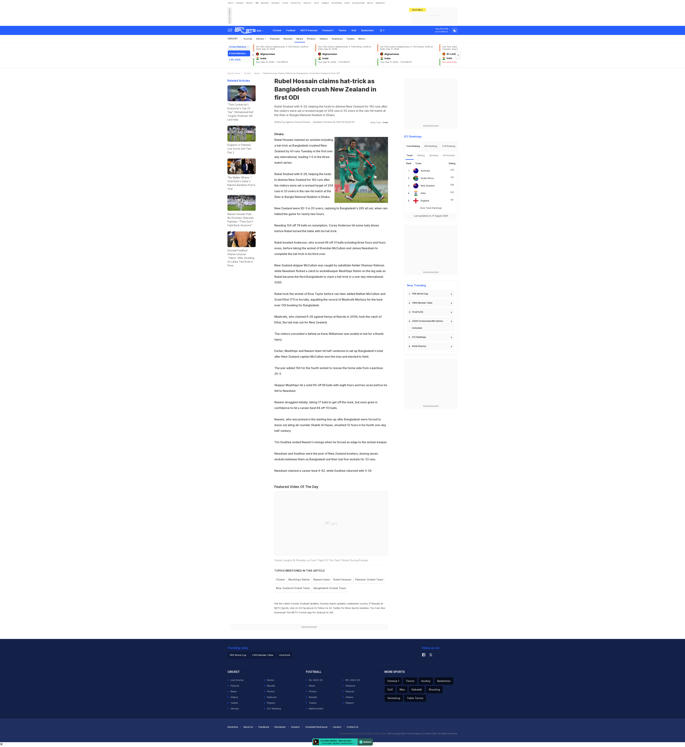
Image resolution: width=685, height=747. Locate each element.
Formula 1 (327, 30)
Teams (350, 38)
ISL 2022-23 (316, 680)
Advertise (232, 727)
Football (290, 30)
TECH (316, 3)
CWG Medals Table (422, 302)
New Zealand (428, 185)
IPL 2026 (235, 59)
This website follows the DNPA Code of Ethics (363, 733)
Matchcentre (316, 708)
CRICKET (275, 3)
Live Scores (236, 680)
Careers (337, 727)
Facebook (308, 608)
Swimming (393, 698)
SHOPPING (336, 3)
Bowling (434, 155)
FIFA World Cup (420, 293)
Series (260, 38)
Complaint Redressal (316, 727)
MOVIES (265, 3)
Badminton (367, 30)
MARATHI (380, 3)
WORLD (239, 3)
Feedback (263, 727)
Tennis (342, 30)
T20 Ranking (448, 146)
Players (271, 702)
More (362, 38)
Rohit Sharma (419, 346)
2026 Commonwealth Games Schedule (427, 324)
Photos (311, 38)
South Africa (427, 178)
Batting (421, 155)
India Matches (238, 53)
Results (288, 38)
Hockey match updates (333, 603)
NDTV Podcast (308, 30)
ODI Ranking (430, 146)
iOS (331, 612)
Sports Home (233, 73)
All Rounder (449, 155)
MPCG (370, 3)
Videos (323, 38)
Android (321, 612)
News (299, 38)
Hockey (425, 680)
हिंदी (257, 3)
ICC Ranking (274, 708)
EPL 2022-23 (353, 680)
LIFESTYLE (296, 3)
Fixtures (275, 38)
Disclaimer (280, 727)
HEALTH (307, 3)
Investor (295, 727)
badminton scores (357, 603)
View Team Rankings (431, 208)
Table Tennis (415, 698)
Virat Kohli (417, 312)
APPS (347, 3)
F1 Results (375, 603)
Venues (234, 708)
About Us (248, 727)
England (425, 200)
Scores (248, 38)
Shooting (434, 689)
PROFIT (249, 3)
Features (337, 38)
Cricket (277, 30)
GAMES (325, 3)
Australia (425, 170)
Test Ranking (413, 146)
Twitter (337, 608)
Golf (353, 30)
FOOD (285, 3)
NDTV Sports (281, 608)
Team (410, 155)
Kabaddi (417, 689)
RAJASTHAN (358, 3)
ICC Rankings (419, 337)
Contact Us (352, 727)
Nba (402, 689)
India (423, 193)
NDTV (231, 3)
